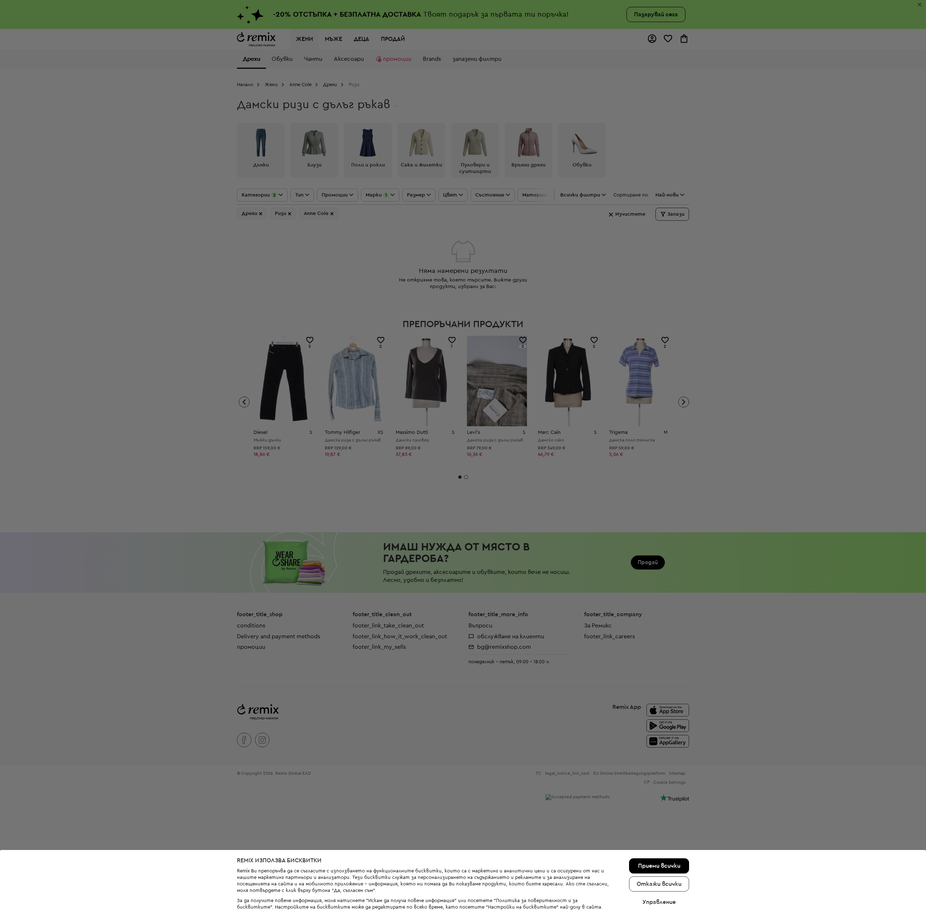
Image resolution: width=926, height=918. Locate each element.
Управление (659, 902)
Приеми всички (659, 866)
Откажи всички (659, 884)
